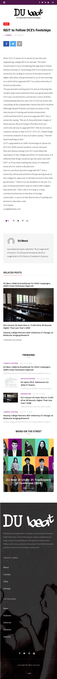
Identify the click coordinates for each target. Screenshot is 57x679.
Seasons (7, 636)
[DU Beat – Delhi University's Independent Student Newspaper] (28, 13)
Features (28, 474)
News (6, 24)
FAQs (5, 581)
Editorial (7, 622)
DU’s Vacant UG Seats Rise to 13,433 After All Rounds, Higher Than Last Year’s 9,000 (27, 326)
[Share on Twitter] (13, 44)
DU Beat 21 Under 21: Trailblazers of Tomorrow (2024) (28, 481)
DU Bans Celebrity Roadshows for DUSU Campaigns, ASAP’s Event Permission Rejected (27, 284)
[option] (28, 465)
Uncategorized (28, 378)
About (6, 567)
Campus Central (10, 363)
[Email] (27, 221)
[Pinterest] (23, 221)
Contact (6, 574)
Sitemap (6, 588)
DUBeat (9, 35)
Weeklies (7, 629)
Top (29, 673)
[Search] (53, 2)
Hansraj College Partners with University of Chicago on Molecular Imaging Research (28, 334)
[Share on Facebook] (6, 44)
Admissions (26, 394)
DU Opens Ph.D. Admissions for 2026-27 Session (35, 383)
